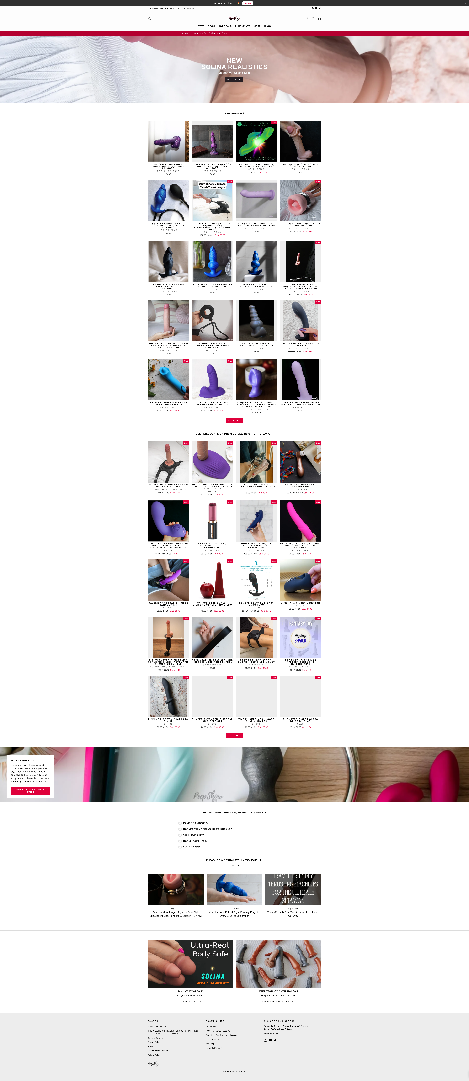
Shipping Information (157, 1027)
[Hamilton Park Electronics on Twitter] (275, 1040)
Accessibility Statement (158, 1051)
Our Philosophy (167, 8)
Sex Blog (210, 1044)
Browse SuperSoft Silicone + (279, 1001)
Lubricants (242, 26)
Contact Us (153, 8)
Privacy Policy (154, 1042)
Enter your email (272, 1034)
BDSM (211, 26)
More (257, 26)
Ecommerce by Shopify (238, 1071)
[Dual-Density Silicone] (190, 964)
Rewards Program (214, 1048)
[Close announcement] (466, 3)
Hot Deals (225, 26)
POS (224, 1071)
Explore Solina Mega (190, 1001)
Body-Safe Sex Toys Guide (30, 791)
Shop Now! (247, 3)
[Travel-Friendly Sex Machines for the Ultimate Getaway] (293, 889)
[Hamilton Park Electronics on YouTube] (270, 1040)
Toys (201, 26)
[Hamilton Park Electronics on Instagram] (265, 1040)
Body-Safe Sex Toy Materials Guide (222, 1035)
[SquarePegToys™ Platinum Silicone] (278, 964)
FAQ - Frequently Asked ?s (218, 1031)
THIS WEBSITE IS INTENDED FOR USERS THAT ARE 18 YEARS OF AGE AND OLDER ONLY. (173, 1032)
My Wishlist (189, 8)
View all (234, 421)
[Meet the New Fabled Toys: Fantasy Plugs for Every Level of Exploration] (235, 889)
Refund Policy (154, 1055)
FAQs (178, 8)
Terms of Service (155, 1038)
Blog (267, 26)
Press (150, 1046)
